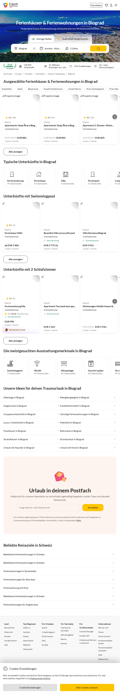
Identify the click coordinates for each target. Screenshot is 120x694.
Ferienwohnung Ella (15, 306)
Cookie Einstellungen (30, 687)
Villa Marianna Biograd (94, 233)
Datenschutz (103, 659)
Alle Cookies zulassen (87, 687)
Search (44, 628)
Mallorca (26, 628)
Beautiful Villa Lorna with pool (59, 233)
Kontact (64, 643)
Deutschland (9, 628)
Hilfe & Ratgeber (67, 635)
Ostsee (26, 636)
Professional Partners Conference (87, 641)
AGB (100, 655)
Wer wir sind (103, 628)
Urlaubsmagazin (48, 632)
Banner (64, 639)
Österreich (8, 632)
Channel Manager (86, 631)
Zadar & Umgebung (56, 74)
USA (6, 645)
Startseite (8, 74)
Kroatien (28, 74)
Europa (18, 74)
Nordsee (26, 632)
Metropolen (28, 649)
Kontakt (45, 645)
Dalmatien (40, 74)
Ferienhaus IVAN (13, 233)
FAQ (44, 641)
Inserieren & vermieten (65, 629)
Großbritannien (10, 641)
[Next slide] (114, 116)
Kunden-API (84, 636)
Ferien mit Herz (104, 636)
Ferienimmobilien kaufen (105, 642)
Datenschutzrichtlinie (40, 678)
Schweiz (7, 636)
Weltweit (26, 645)
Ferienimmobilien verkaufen (105, 649)
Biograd (71, 74)
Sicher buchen (47, 636)
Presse (100, 632)
